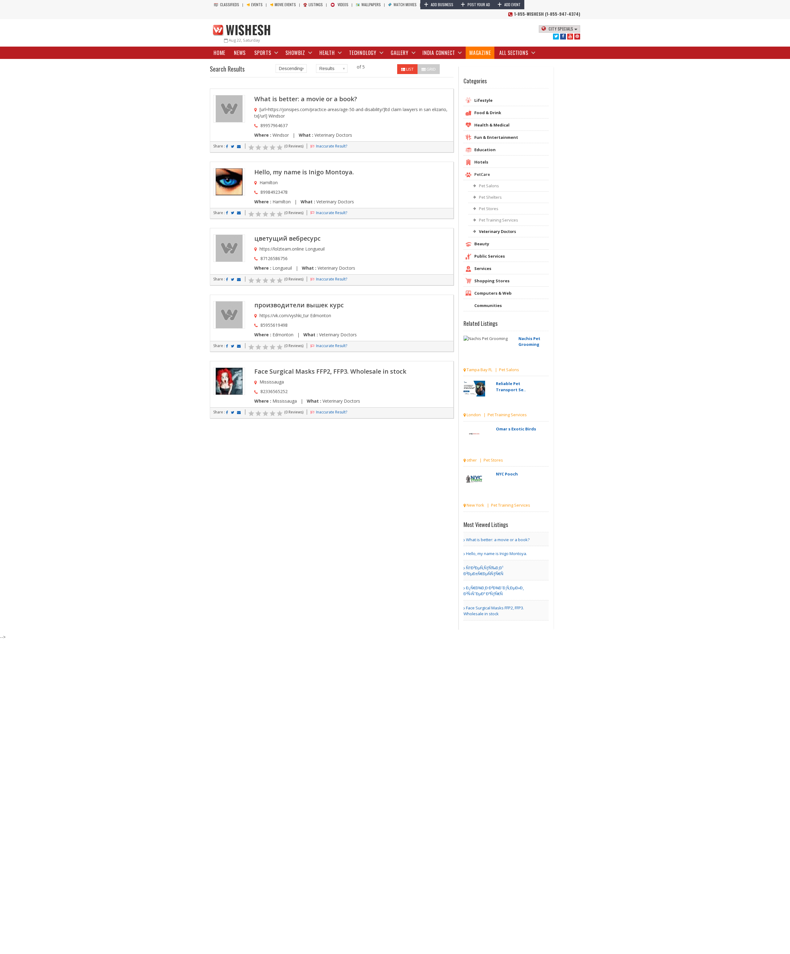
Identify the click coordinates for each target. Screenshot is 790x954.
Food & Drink (487, 112)
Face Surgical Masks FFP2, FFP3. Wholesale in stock (330, 371)
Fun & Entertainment (496, 137)
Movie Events (285, 4)
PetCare (482, 174)
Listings (316, 4)
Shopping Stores (491, 281)
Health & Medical (491, 125)
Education (485, 149)
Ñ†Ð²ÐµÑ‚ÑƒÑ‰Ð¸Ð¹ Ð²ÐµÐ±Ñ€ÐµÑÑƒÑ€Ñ (483, 571)
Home (219, 52)
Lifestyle (483, 100)
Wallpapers (371, 4)
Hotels (481, 162)
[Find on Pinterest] (577, 36)
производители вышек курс (299, 305)
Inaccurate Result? (331, 146)
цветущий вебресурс (287, 238)
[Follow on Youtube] (570, 36)
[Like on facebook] (563, 36)
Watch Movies (405, 4)
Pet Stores (488, 208)
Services (482, 268)
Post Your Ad (475, 4)
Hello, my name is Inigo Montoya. (304, 172)
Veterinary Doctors (497, 231)
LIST (409, 69)
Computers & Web (493, 293)
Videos (343, 4)
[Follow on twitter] (556, 36)
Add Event (509, 4)
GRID (431, 69)
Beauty (481, 244)
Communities (488, 305)
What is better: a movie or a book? (305, 99)
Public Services (489, 256)
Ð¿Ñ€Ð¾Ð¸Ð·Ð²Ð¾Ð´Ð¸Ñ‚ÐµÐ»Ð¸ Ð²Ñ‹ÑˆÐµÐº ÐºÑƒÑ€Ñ (494, 591)
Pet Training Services (498, 220)
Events (257, 4)
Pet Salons (489, 186)
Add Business (438, 4)
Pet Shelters (490, 197)
